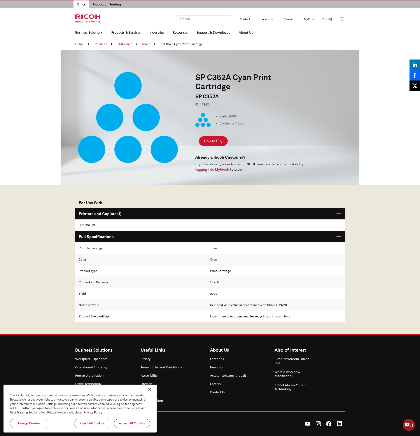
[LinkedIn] (339, 423)
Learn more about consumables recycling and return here (250, 316)
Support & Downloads (213, 32)
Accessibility (149, 376)
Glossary (146, 392)
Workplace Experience (91, 359)
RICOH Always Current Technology (291, 387)
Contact (245, 19)
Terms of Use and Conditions (161, 367)
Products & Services (126, 32)
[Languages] (340, 18)
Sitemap (146, 384)
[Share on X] (415, 86)
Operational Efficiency (91, 367)
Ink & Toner (124, 44)
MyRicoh (309, 19)
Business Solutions (89, 32)
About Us (246, 32)
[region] (80, 408)
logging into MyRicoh (212, 169)
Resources (180, 32)
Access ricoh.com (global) (228, 376)
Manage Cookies (29, 423)
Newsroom (217, 367)
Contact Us (217, 392)
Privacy (145, 359)
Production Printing (107, 4)
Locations (267, 19)
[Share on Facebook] (415, 75)
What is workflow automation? (287, 374)
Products (100, 44)
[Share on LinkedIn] (415, 65)
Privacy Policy (93, 412)
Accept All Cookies (132, 423)
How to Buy (213, 141)
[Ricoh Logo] (88, 18)
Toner (146, 44)
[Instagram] (318, 423)
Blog (329, 19)
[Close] (149, 389)
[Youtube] (307, 423)
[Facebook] (329, 423)
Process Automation (89, 376)
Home (79, 44)
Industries (156, 32)
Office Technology (88, 384)
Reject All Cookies (92, 423)
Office (81, 4)
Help (409, 425)
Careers (288, 19)
